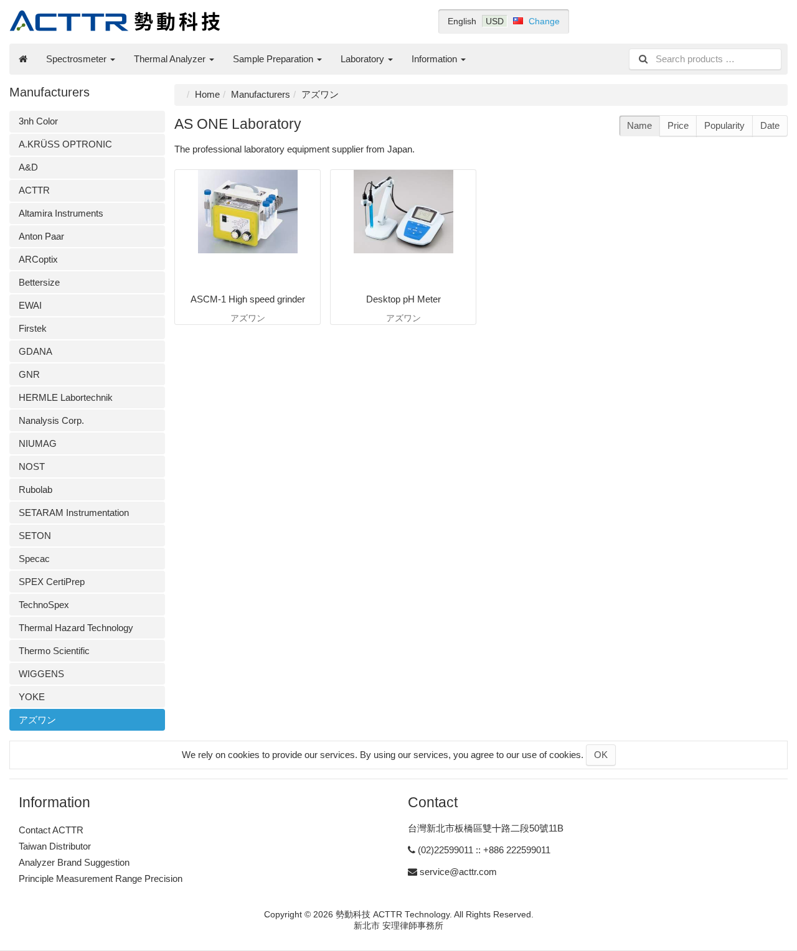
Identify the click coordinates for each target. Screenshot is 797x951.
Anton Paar (41, 236)
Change (544, 21)
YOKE (32, 696)
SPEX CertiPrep (52, 581)
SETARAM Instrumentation (74, 512)
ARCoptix (38, 259)
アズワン (37, 719)
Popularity (724, 125)
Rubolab (35, 489)
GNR (29, 374)
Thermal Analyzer (171, 59)
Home (207, 94)
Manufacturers (260, 94)
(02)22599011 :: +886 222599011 (484, 850)
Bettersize (39, 282)
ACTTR (34, 190)
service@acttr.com (458, 871)
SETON (35, 535)
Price (678, 125)
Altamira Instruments (61, 213)
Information (436, 59)
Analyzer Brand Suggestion (74, 862)
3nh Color (38, 121)
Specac (34, 558)
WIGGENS (41, 673)
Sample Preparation (274, 59)
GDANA (35, 351)
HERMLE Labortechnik (66, 397)
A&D (28, 167)
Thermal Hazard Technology (76, 627)
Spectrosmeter (77, 59)
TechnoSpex (44, 604)
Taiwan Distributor (55, 846)
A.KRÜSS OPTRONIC (65, 144)
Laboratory (364, 59)
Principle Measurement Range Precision (100, 878)
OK (601, 754)
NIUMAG (38, 443)
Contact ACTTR (51, 830)
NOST (32, 466)
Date (770, 125)
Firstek (33, 328)
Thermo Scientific (54, 650)
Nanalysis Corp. (51, 420)
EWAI (30, 305)
